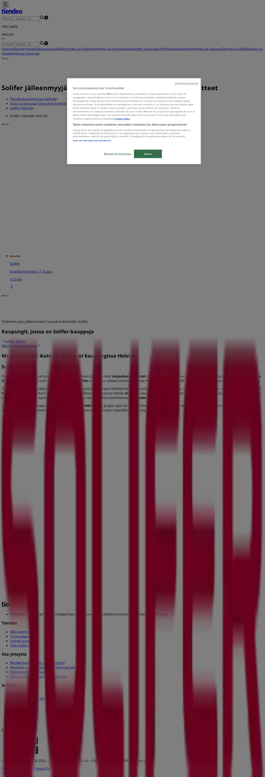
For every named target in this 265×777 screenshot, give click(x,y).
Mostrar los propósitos (117, 153)
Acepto (148, 153)
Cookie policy (122, 118)
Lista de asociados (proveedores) (92, 140)
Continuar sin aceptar (186, 83)
